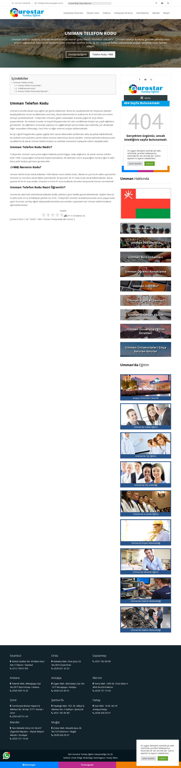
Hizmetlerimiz (142, 13)
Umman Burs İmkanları (145, 257)
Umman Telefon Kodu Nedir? (29, 85)
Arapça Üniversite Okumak (146, 398)
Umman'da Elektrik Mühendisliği (146, 601)
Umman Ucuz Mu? (146, 286)
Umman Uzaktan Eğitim (145, 315)
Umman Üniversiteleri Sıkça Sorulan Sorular (145, 349)
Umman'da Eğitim (77, 54)
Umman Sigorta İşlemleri (145, 300)
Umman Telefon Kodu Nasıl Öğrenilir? (33, 91)
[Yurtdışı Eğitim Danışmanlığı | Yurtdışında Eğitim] (27, 12)
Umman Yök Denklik (146, 243)
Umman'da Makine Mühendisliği (146, 630)
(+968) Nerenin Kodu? (26, 88)
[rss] (168, 3)
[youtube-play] (162, 3)
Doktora (106, 13)
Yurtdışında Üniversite (73, 13)
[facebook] (156, 3)
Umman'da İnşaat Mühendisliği (145, 543)
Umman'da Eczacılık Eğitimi (146, 514)
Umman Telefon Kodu (23, 82)
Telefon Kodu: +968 (102, 54)
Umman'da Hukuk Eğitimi (146, 427)
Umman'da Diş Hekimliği (145, 485)
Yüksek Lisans (93, 13)
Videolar (156, 13)
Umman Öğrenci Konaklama (145, 271)
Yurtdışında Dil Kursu (123, 13)
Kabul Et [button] (162, 758)
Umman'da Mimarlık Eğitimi (146, 572)
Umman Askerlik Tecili (145, 228)
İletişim (166, 13)
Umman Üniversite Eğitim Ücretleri (146, 331)
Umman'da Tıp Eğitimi (145, 456)
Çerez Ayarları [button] (148, 758)
